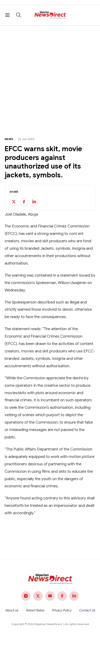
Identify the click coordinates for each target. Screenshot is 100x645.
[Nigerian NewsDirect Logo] (50, 15)
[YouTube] (50, 595)
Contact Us (87, 610)
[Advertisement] (50, 78)
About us (11, 610)
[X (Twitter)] (38, 595)
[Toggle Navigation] (7, 15)
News (9, 139)
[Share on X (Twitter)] (14, 202)
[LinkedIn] (74, 595)
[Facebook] (62, 595)
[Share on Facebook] (24, 202)
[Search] (18, 15)
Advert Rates (35, 610)
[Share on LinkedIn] (34, 202)
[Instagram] (25, 595)
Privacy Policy (61, 610)
